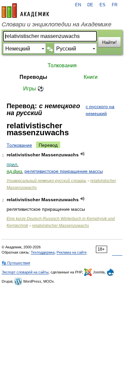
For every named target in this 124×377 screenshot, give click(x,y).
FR (114, 5)
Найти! (109, 42)
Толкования (62, 65)
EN (78, 5)
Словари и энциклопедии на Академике (56, 24)
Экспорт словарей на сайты (25, 272)
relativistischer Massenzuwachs (60, 225)
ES (102, 5)
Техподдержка (43, 252)
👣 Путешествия (16, 263)
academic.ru (25, 10)
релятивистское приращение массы (63, 171)
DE (90, 5)
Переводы (33, 77)
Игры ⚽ (33, 88)
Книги (91, 77)
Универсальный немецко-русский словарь (46, 180)
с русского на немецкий (100, 110)
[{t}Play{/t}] (82, 153)
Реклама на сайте (72, 252)
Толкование (19, 145)
